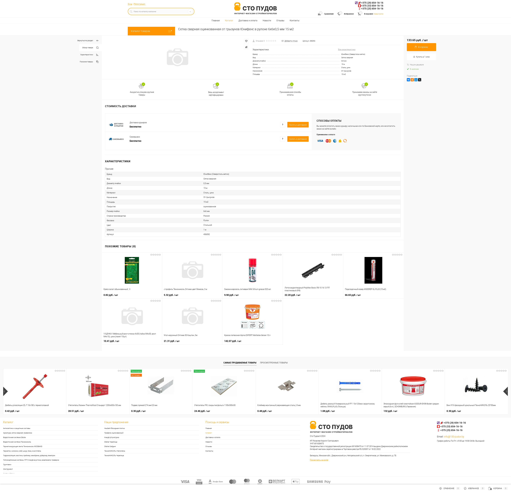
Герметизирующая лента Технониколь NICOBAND (22, 446)
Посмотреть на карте (319, 460)
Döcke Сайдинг (110, 446)
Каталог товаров (140, 31)
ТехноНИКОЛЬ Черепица (114, 455)
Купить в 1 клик (423, 57)
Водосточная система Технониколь (17, 442)
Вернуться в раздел (85, 41)
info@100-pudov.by (454, 436)
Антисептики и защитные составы (16, 428)
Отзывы (280, 20)
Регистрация (139, 4)
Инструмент (8, 469)
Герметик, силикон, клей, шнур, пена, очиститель (22, 451)
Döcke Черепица (110, 442)
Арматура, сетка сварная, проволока (17, 433)
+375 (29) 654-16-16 (372, 2)
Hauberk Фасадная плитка (114, 428)
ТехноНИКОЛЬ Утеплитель (114, 451)
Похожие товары (86, 62)
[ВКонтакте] (408, 79)
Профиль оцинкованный (113, 433)
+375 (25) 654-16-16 (372, 8)
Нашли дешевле (417, 65)
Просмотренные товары (274, 362)
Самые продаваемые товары (239, 362)
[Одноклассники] (412, 79)
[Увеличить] (177, 57)
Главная (216, 20)
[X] (419, 79)
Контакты (294, 20)
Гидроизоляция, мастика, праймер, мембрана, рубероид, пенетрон (29, 455)
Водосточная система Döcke (14, 437)
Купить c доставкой (298, 125)
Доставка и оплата (247, 20)
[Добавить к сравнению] (246, 47)
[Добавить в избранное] (246, 41)
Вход (130, 4)
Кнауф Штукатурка (111, 437)
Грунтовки (7, 465)
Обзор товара (87, 48)
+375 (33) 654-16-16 (372, 5)
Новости (267, 20)
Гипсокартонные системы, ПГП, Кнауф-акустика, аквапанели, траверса (31, 460)
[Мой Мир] (415, 79)
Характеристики (86, 55)
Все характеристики (346, 49)
